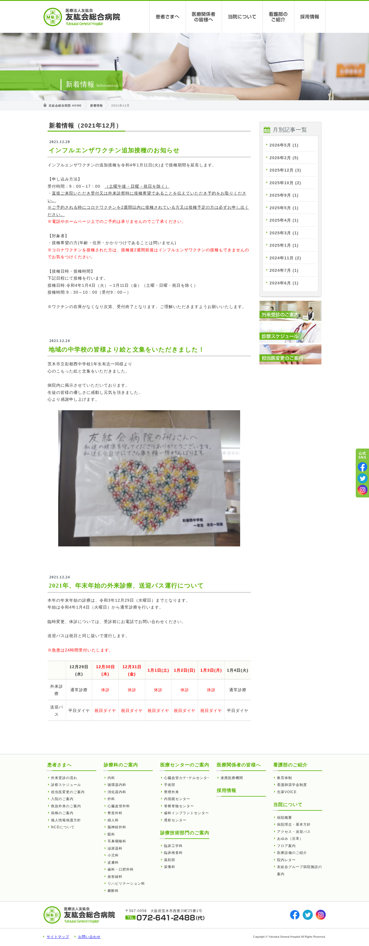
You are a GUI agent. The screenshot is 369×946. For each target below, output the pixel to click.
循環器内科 (117, 785)
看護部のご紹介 (278, 17)
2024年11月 (285, 258)
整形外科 (115, 813)
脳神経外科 (117, 827)
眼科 (111, 834)
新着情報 (96, 105)
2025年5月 (284, 208)
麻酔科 (113, 891)
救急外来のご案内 (66, 806)
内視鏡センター (177, 799)
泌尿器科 (115, 848)
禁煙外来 (171, 792)
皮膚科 (113, 862)
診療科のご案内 (121, 764)
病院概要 (284, 818)
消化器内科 (117, 792)
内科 (111, 778)
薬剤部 (169, 860)
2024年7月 (284, 270)
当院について (242, 17)
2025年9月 (284, 195)
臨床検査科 (173, 853)
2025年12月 (285, 170)
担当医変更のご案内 (68, 792)
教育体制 (284, 778)
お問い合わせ (89, 937)
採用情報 (310, 17)
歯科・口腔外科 (121, 869)
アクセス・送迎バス (294, 832)
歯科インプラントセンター (186, 813)
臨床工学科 (173, 846)
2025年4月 (284, 220)
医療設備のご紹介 (292, 853)
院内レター (286, 860)
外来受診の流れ (64, 778)
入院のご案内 (62, 799)
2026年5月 (284, 145)
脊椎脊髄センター (179, 806)
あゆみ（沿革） (290, 839)
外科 (111, 799)
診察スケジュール (66, 785)
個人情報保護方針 (66, 820)
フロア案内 (286, 846)
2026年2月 (284, 157)
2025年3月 (284, 233)
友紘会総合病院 (82, 16)
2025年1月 (284, 245)
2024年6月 (284, 283)
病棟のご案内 (62, 813)
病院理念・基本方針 (294, 824)
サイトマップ (58, 937)
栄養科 (169, 867)
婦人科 (113, 820)
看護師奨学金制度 (292, 785)
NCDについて (63, 827)
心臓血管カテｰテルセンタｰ (186, 778)
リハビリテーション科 (126, 884)
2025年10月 (285, 183)
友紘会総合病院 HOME (65, 105)
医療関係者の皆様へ (204, 17)
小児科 (113, 855)
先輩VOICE (287, 792)
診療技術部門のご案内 (184, 832)
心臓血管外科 (119, 806)
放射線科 (115, 877)
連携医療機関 (232, 778)
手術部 (169, 785)
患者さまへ (168, 17)
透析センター (175, 820)
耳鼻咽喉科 (117, 841)
